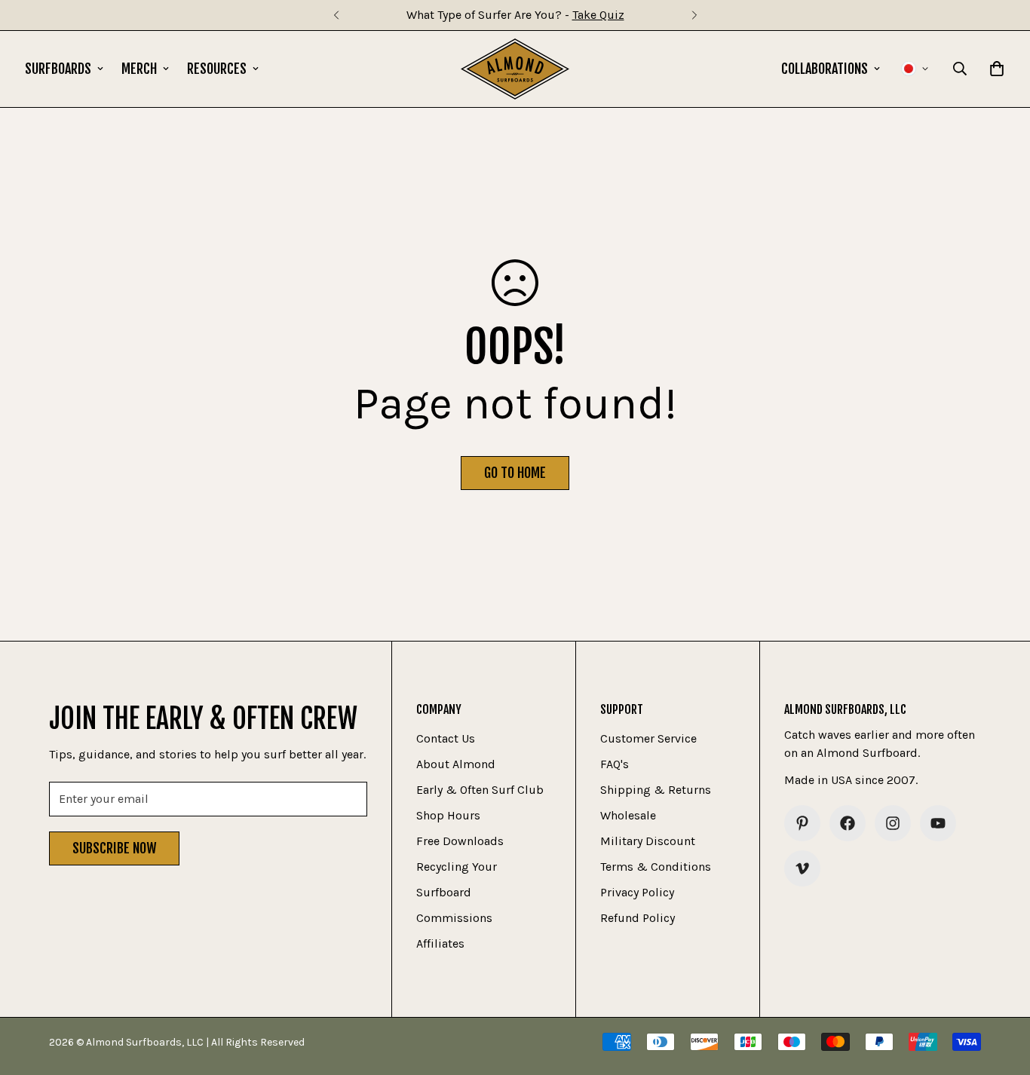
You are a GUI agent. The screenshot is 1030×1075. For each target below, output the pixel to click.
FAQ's (614, 764)
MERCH (139, 68)
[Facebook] (847, 823)
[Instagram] (893, 823)
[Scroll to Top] (1000, 992)
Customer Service (648, 738)
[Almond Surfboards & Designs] (515, 69)
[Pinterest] (802, 823)
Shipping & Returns (655, 790)
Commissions (454, 918)
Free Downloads (460, 841)
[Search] (959, 68)
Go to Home (515, 472)
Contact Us (445, 738)
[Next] (694, 15)
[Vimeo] (802, 868)
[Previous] (336, 15)
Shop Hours (448, 815)
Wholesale (628, 815)
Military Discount (647, 841)
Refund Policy (637, 918)
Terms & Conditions (655, 866)
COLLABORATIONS (824, 68)
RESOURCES (217, 68)
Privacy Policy (637, 892)
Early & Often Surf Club (480, 790)
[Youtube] (938, 823)
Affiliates (440, 943)
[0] (996, 68)
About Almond (455, 764)
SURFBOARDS (58, 68)
